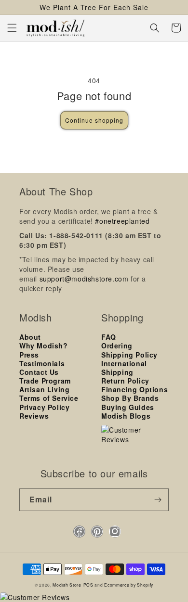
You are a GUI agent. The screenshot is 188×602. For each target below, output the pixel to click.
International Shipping (124, 367)
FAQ (108, 337)
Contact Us (39, 372)
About (30, 337)
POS (88, 585)
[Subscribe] (157, 499)
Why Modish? (43, 345)
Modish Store (67, 585)
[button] (12, 27)
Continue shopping (94, 120)
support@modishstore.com (84, 278)
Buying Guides (127, 407)
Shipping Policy (129, 354)
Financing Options (134, 389)
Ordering (117, 345)
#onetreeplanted (122, 221)
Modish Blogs (125, 415)
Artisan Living (44, 389)
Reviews (34, 415)
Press (29, 354)
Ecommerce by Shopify (128, 585)
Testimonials (42, 363)
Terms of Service (49, 398)
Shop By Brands (130, 398)
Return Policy (125, 380)
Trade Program (45, 380)
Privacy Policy (44, 407)
